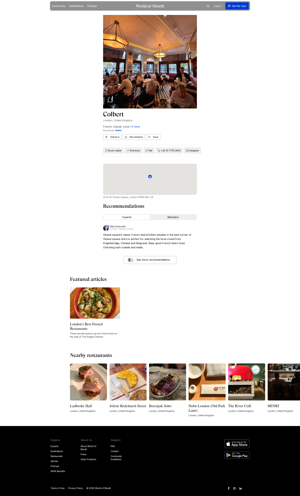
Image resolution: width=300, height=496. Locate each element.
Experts (54, 446)
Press (83, 454)
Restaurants (57, 456)
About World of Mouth (88, 448)
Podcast (55, 466)
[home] (150, 6)
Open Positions (88, 459)
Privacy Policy (75, 488)
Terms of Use (58, 488)
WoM (58, 471)
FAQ (113, 446)
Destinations (57, 451)
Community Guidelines (116, 458)
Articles (54, 461)
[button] (58, 6)
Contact (115, 451)
